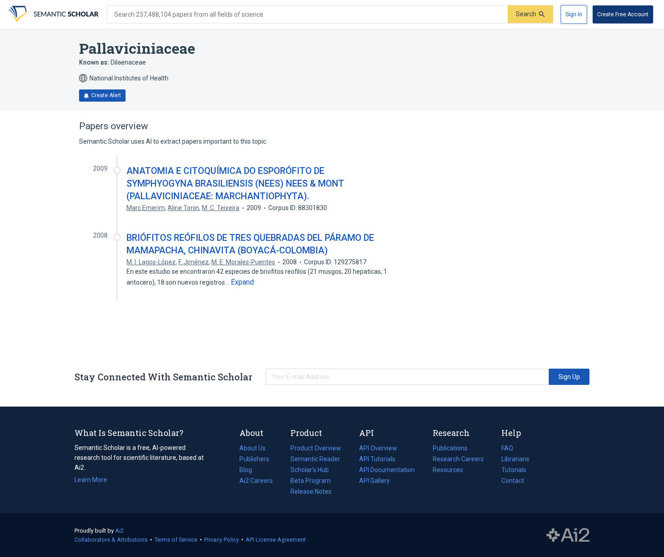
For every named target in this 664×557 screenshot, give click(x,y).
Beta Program (310, 480)
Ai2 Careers (256, 481)
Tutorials (513, 469)
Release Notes (311, 491)
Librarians (515, 459)
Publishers (254, 459)
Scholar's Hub (309, 469)
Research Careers (458, 459)
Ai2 (119, 530)
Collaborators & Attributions (111, 539)
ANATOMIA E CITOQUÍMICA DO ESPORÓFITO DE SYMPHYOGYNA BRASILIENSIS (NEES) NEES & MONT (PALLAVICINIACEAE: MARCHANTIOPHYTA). (235, 183)
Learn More (91, 479)
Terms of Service (175, 539)
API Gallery (374, 480)
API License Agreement (276, 539)
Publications (450, 449)
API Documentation (387, 470)
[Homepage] (52, 14)
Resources (448, 470)
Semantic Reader (315, 459)
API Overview (378, 448)
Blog (249, 470)
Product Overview (315, 448)
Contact (512, 480)
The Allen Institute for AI (568, 535)
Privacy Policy (221, 539)
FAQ (507, 448)
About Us (252, 448)
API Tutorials (377, 459)
